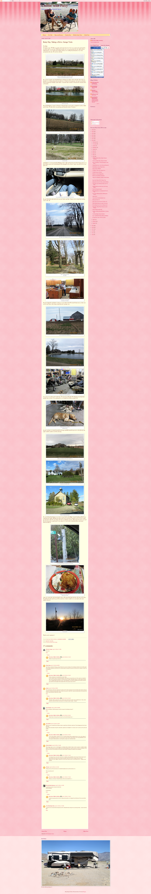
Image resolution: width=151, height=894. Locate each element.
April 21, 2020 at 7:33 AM (66, 796)
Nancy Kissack (48, 707)
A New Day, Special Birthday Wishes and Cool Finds (100, 184)
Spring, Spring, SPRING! (97, 168)
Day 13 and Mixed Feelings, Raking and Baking (100, 215)
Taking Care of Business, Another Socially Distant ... (101, 178)
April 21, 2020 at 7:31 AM (66, 755)
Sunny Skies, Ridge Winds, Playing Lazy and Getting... (100, 207)
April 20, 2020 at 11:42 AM (54, 767)
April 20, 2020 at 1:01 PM (59, 785)
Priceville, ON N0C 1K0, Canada (51, 642)
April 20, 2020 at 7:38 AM (56, 745)
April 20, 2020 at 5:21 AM (66, 657)
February (94, 221)
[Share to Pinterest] (73, 639)
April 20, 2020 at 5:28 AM (66, 698)
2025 (93, 131)
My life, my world (95, 94)
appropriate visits (48, 640)
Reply (47, 652)
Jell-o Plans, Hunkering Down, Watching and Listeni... (100, 194)
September (95, 147)
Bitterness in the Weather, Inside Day (99, 175)
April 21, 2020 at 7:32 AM (66, 777)
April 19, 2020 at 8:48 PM (55, 707)
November (94, 143)
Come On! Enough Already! (97, 189)
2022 (93, 136)
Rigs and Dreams (59, 35)
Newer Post (44, 831)
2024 (93, 133)
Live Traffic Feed (97, 47)
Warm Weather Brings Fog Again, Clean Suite (100, 203)
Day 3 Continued (94, 84)
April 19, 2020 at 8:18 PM (53, 688)
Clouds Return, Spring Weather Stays (99, 166)
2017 (93, 229)
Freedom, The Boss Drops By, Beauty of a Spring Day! (101, 212)
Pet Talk (50, 35)
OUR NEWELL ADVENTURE (94, 87)
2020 (93, 140)
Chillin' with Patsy (55, 5)
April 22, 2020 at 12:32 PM (59, 805)
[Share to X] (71, 639)
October (94, 145)
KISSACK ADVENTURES (94, 91)
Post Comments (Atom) (50, 833)
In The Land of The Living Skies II (95, 83)
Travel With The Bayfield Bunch (95, 98)
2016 (93, 230)
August (94, 149)
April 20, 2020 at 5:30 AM (66, 734)
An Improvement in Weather (97, 172)
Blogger (84, 891)
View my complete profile (95, 42)
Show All (98, 103)
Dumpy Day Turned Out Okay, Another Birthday (100, 181)
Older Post (85, 831)
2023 (93, 135)
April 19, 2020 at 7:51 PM (57, 649)
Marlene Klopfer (49, 745)
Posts (93, 121)
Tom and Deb (48, 723)
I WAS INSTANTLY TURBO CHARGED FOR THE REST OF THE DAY (95, 101)
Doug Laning (48, 665)
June (93, 152)
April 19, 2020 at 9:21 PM (55, 723)
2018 (93, 227)
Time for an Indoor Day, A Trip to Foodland (100, 160)
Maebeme (47, 767)
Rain (52, 640)
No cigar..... (93, 88)
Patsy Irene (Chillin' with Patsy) (54, 657)
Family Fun (68, 35)
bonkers (47, 688)
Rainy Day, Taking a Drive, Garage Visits (99, 180)
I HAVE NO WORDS (95, 92)
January (94, 223)
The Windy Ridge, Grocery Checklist (99, 213)
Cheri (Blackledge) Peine (50, 805)
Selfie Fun (86, 35)
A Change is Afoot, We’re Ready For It (99, 170)
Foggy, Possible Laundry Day (97, 209)
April (94, 156)
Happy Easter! (95, 196)
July (93, 151)
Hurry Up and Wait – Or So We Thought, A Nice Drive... (100, 163)
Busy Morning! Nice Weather (97, 69)
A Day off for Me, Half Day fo (97, 50)
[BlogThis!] (70, 639)
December (94, 142)
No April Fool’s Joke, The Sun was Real (99, 217)
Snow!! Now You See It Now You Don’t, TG (100, 201)
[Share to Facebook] (72, 639)
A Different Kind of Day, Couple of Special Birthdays (100, 158)
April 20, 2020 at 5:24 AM (66, 675)
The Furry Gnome (49, 649)
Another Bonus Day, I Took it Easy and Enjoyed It (101, 165)
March (94, 219)
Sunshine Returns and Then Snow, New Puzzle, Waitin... (100, 187)
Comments (94, 123)
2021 (93, 138)
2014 (93, 234)
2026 (93, 129)
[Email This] (68, 639)
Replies (48, 654)
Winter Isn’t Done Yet (96, 199)
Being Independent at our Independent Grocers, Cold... (100, 191)
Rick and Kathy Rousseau (50, 785)
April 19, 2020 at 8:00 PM (55, 665)
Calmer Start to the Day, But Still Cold (99, 198)
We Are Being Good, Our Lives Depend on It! (100, 205)
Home (44, 35)
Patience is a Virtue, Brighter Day (98, 173)
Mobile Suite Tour (77, 35)
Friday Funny (94, 95)
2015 (93, 232)
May (93, 154)
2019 (93, 225)
